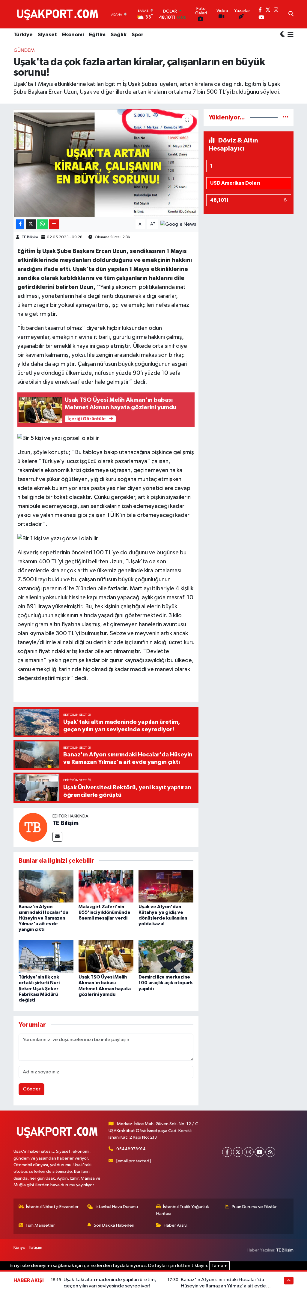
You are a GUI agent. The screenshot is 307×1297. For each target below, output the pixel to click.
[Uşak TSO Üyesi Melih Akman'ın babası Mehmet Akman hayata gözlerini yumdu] (106, 956)
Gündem (24, 50)
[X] (238, 1152)
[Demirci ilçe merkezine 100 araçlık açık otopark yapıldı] (166, 956)
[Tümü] (285, 117)
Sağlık (119, 34)
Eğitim (97, 34)
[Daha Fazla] (54, 224)
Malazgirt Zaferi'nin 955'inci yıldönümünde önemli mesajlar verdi (104, 912)
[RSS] (270, 1152)
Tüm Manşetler (40, 1225)
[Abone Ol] (178, 224)
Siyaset (47, 34)
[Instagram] (249, 1152)
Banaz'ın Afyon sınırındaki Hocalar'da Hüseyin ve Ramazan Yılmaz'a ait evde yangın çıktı (43, 918)
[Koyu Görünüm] (282, 34)
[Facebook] (227, 1152)
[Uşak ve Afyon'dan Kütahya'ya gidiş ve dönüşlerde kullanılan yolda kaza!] (166, 886)
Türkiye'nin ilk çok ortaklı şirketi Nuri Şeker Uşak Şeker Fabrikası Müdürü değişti (39, 988)
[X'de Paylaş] (31, 224)
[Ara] (291, 14)
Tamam (219, 1265)
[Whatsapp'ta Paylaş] (42, 224)
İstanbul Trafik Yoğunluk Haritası (182, 1210)
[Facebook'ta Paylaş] (20, 224)
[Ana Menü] (289, 35)
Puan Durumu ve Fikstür (254, 1207)
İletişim (35, 1247)
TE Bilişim (30, 237)
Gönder (31, 1089)
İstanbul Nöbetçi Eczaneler (52, 1207)
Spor (138, 34)
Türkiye (23, 34)
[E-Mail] (57, 837)
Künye (19, 1247)
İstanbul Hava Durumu (117, 1207)
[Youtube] (259, 1152)
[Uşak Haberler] (58, 14)
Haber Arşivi (175, 1225)
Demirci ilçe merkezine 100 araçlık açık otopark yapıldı (166, 983)
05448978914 (131, 1149)
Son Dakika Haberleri (114, 1225)
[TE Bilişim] (33, 827)
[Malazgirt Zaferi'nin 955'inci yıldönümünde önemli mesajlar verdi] (106, 886)
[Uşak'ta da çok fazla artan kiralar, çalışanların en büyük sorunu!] (105, 163)
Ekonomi (73, 34)
